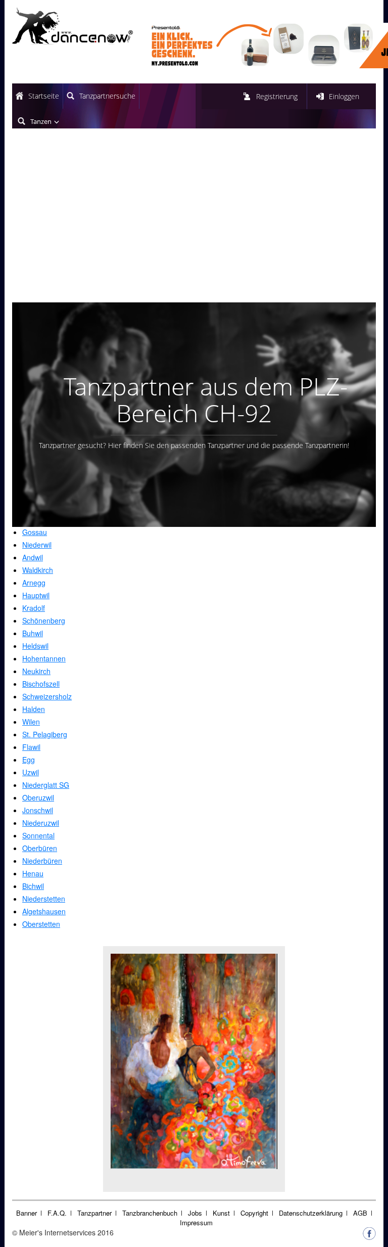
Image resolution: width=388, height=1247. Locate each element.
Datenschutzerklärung (311, 1213)
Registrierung (277, 96)
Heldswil (35, 646)
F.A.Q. (57, 1213)
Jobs (195, 1213)
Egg (28, 759)
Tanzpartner (94, 1213)
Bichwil (33, 886)
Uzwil (30, 772)
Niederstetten (43, 899)
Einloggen (344, 96)
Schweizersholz (47, 696)
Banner (26, 1213)
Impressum (196, 1222)
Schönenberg (43, 620)
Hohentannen (44, 658)
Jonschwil (37, 810)
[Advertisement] (194, 219)
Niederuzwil (40, 823)
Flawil (31, 747)
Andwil (32, 557)
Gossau (34, 532)
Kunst (221, 1213)
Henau (32, 873)
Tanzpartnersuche (107, 96)
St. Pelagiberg (44, 734)
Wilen (31, 722)
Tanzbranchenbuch (149, 1213)
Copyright (254, 1213)
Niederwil (37, 545)
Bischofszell (41, 684)
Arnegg (33, 582)
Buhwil (32, 633)
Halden (33, 709)
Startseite (43, 96)
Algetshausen (44, 911)
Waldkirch (37, 570)
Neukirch (36, 671)
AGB (360, 1213)
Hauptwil (36, 595)
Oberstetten (41, 924)
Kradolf (33, 608)
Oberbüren (39, 848)
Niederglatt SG (45, 785)
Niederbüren (42, 861)
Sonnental (38, 835)
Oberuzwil (38, 797)
